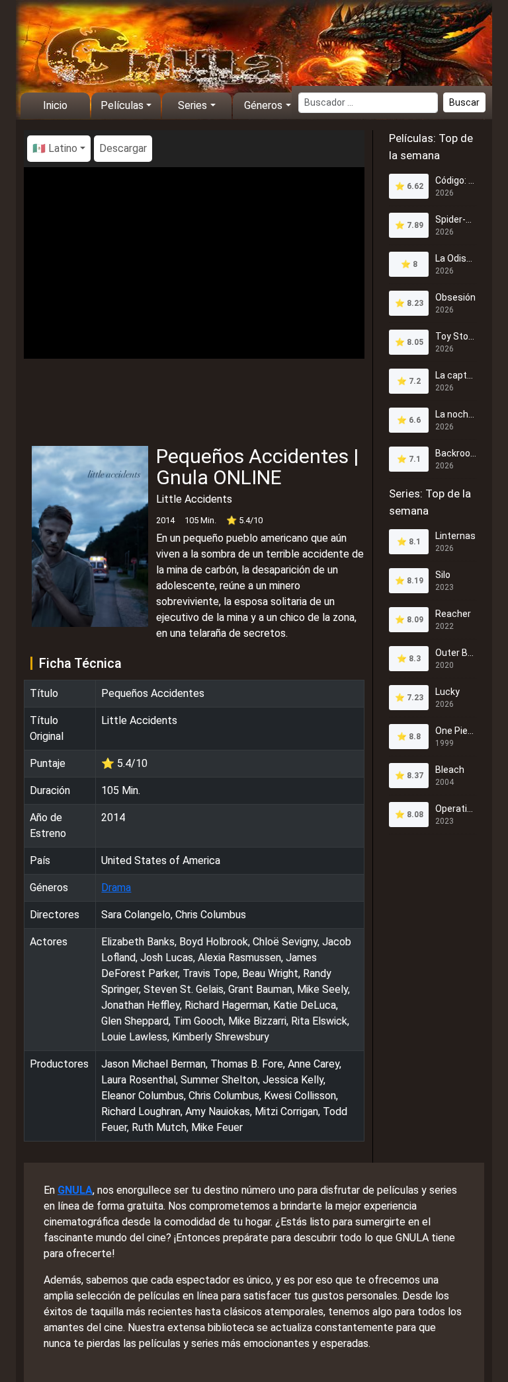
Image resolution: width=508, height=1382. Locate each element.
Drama (116, 887)
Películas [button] (122, 105)
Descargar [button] (123, 148)
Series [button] (192, 105)
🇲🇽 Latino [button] (54, 148)
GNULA (75, 1190)
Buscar (464, 102)
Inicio (55, 105)
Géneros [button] (263, 105)
